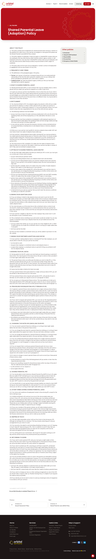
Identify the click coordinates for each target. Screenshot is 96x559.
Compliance (12, 532)
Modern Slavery (21, 549)
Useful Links (53, 523)
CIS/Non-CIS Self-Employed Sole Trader (37, 528)
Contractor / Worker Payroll (55, 525)
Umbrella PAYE (33, 525)
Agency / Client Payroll (54, 527)
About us (12, 525)
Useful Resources (14, 534)
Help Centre (71, 527)
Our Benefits (13, 529)
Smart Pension (52, 534)
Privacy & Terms (13, 549)
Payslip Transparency (54, 529)
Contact (71, 3)
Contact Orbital (72, 525)
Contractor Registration (35, 535)
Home (12, 523)
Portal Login (12, 536)
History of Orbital (14, 527)
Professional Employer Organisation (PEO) (38, 532)
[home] (7, 4)
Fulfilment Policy (38, 549)
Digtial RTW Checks (54, 532)
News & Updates (63, 3)
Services (32, 523)
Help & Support (74, 523)
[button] (48, 3)
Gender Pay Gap (29, 549)
